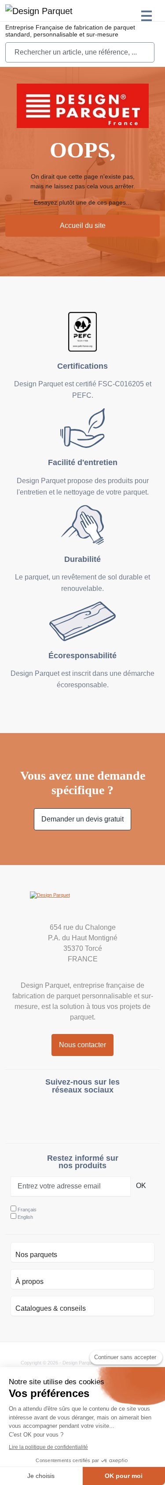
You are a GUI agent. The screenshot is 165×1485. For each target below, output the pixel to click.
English (25, 1217)
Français (27, 1209)
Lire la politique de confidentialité (48, 1447)
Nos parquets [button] (36, 1254)
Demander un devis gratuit (82, 819)
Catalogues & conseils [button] (50, 1308)
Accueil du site (83, 225)
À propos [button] (29, 1281)
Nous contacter (82, 1045)
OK (141, 1185)
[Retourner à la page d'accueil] (83, 904)
